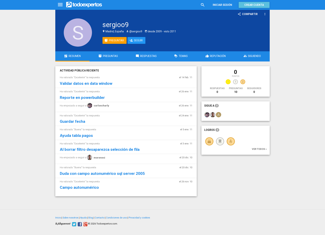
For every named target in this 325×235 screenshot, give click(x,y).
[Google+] (84, 224)
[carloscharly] (207, 114)
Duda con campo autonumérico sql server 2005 (102, 173)
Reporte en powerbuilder (82, 97)
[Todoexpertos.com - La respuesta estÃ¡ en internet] (84, 4)
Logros (211, 129)
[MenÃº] (60, 5)
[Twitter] (73, 224)
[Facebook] (79, 224)
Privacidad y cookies (139, 217)
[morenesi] (212, 114)
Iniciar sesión (222, 4)
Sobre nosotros (70, 217)
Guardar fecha (72, 121)
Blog (90, 217)
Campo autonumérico (79, 187)
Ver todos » (259, 149)
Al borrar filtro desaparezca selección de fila (100, 149)
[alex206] (218, 114)
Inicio (58, 217)
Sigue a (210, 105)
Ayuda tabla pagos (76, 135)
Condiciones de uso (116, 217)
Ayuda (83, 217)
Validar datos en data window (86, 83)
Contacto (99, 217)
